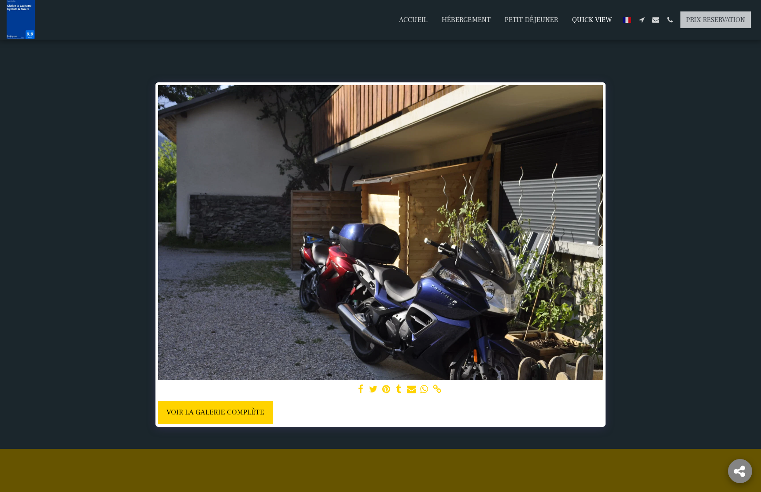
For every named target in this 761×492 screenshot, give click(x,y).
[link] (437, 390)
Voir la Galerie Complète (215, 412)
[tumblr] (398, 390)
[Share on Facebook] (361, 390)
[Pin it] (386, 390)
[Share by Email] (411, 390)
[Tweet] (373, 390)
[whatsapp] (424, 390)
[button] (641, 19)
